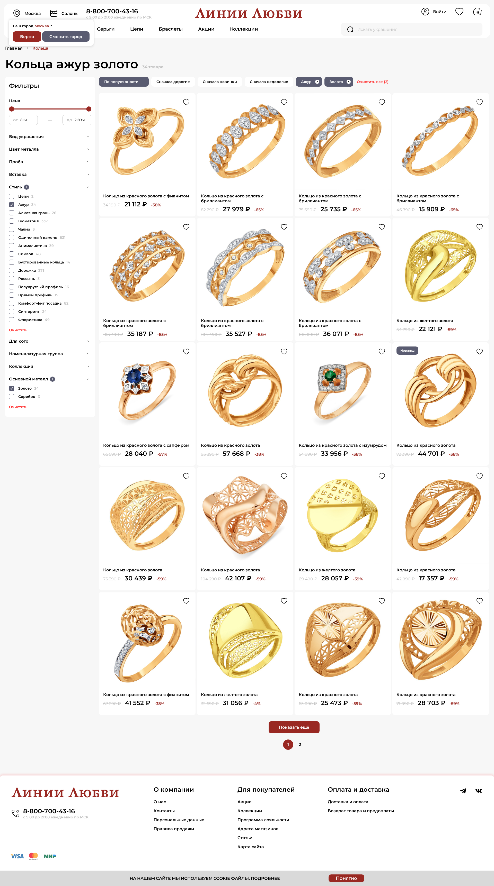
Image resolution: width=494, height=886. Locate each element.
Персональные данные (179, 819)
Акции (206, 29)
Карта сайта (250, 846)
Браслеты (171, 29)
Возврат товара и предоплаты (361, 810)
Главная (14, 48)
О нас (160, 801)
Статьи (244, 837)
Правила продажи (174, 828)
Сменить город (65, 36)
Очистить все (373, 81)
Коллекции (244, 29)
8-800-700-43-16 (112, 11)
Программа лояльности (263, 819)
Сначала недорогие (269, 81)
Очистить (18, 330)
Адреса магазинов (257, 828)
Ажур (309, 81)
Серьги (106, 29)
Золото (340, 81)
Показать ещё (294, 727)
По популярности (121, 81)
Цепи (136, 29)
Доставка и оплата (348, 801)
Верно (27, 36)
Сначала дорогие (173, 81)
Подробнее (265, 878)
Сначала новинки (220, 81)
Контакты (164, 810)
